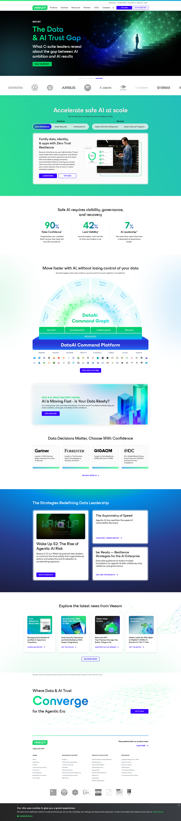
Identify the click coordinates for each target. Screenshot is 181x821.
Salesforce (95, 775)
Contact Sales (122, 3)
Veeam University (67, 770)
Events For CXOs (126, 762)
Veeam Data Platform (98, 765)
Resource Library (127, 765)
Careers (35, 765)
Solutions (64, 7)
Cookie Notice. (158, 811)
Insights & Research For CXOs (130, 759)
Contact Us (36, 770)
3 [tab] (96, 79)
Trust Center (36, 778)
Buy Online (131, 3)
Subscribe (140, 745)
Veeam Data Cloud (97, 767)
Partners (87, 7)
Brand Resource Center (39, 775)
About (34, 759)
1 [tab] (79, 79)
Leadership (36, 762)
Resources (76, 7)
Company (106, 7)
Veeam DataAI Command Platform (102, 759)
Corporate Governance (39, 767)
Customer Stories (127, 773)
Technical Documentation (69, 762)
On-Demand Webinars (128, 770)
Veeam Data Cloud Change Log (71, 773)
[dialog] (90, 812)
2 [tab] (88, 79)
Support (139, 3)
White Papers (126, 767)
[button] (90, 816)
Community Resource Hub (69, 775)
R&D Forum (65, 778)
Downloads (112, 3)
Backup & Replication (98, 781)
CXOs (96, 7)
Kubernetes (95, 778)
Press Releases (37, 773)
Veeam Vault (95, 770)
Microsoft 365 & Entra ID (99, 773)
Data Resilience (96, 762)
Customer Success (67, 765)
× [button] (179, 805)
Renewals (65, 767)
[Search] (113, 7)
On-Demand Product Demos (130, 775)
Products (53, 7)
